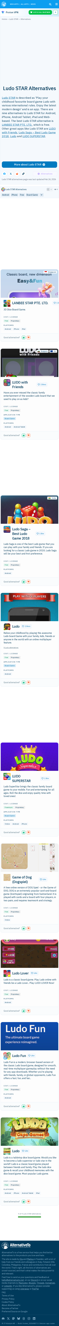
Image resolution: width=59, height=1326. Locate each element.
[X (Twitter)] (8, 1318)
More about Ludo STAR (27, 164)
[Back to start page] (4, 4)
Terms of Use (8, 1295)
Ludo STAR (8, 97)
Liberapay (24, 1288)
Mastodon (23, 1283)
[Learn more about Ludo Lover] (7, 973)
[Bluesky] (18, 1318)
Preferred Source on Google (14, 1311)
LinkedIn (8, 1286)
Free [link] (22, 195)
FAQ (4, 1292)
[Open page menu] (56, 4)
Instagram (50, 1283)
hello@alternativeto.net (13, 1280)
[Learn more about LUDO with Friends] (7, 382)
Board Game (10, 418)
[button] (29, 283)
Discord (34, 1280)
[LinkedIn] (34, 1318)
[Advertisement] (29, 51)
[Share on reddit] (17, 173)
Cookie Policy (8, 1302)
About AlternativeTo (11, 1305)
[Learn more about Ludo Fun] (7, 1056)
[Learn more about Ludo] (7, 626)
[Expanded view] (48, 189)
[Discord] (3, 1318)
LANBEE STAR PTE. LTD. (17, 124)
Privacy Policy (8, 1298)
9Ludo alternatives (11, 647)
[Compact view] (51, 189)
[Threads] (23, 1318)
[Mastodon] (13, 1318)
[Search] (50, 4)
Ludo (13, 136)
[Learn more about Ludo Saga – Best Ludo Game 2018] (7, 529)
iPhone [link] (14, 195)
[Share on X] (10, 173)
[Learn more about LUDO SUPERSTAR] (7, 776)
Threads (40, 1283)
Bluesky (32, 1283)
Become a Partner (10, 1308)
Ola (21, 1259)
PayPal (35, 1288)
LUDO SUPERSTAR (33, 136)
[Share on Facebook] (4, 173)
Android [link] (5, 195)
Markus (30, 1259)
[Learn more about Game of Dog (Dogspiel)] (7, 877)
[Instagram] (28, 1318)
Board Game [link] (32, 195)
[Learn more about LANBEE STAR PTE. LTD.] (7, 303)
